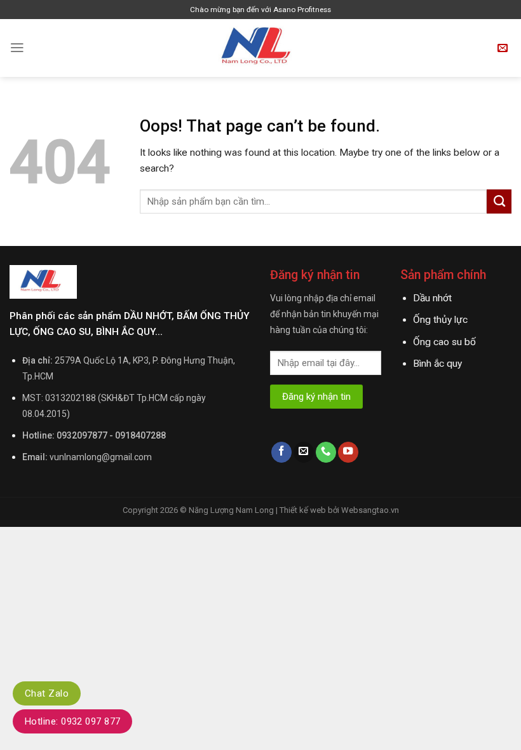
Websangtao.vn (370, 510)
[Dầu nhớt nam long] (261, 48)
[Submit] (499, 201)
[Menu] (17, 47)
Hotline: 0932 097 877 (72, 721)
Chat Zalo (47, 693)
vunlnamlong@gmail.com (101, 457)
